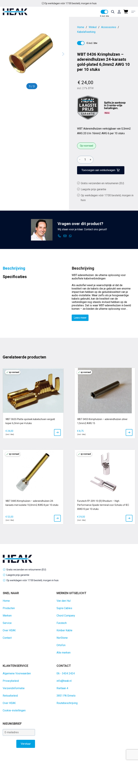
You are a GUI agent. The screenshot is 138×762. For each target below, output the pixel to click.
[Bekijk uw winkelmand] (126, 11)
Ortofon (61, 645)
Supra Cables (64, 608)
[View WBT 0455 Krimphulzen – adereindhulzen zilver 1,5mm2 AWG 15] (129, 432)
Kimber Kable (64, 630)
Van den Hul (64, 600)
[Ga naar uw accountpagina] (119, 12)
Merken (7, 615)
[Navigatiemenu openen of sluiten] (133, 11)
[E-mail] (65, 236)
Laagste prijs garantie (93, 189)
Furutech (62, 623)
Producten (9, 608)
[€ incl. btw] (104, 12)
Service (7, 623)
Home (6, 600)
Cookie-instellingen (14, 710)
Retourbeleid (10, 695)
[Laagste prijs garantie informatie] (88, 108)
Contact (7, 637)
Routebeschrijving (67, 703)
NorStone (62, 637)
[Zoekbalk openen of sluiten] (113, 11)
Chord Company (66, 615)
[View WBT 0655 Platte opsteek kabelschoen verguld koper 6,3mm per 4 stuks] (57, 432)
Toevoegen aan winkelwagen (98, 170)
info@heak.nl (64, 680)
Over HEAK (9, 630)
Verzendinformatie (14, 688)
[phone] (59, 236)
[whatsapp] (70, 236)
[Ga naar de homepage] (15, 11)
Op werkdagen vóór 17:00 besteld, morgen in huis (32, 580)
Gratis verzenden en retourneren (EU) (70, 3)
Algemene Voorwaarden (17, 673)
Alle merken (64, 652)
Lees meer (80, 317)
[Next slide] (63, 54)
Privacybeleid (11, 680)
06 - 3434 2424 (66, 673)
